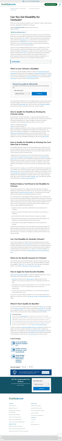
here (47, 290)
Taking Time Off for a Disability (36, 408)
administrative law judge (45, 310)
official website (30, 279)
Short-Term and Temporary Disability (37, 410)
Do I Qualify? (33, 419)
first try (43, 306)
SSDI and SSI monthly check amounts (32, 266)
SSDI (20, 264)
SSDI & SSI (11, 403)
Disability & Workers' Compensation (18, 8)
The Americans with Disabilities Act (37, 415)
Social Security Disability (34, 8)
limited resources (31, 78)
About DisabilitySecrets (35, 424)
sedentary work (34, 176)
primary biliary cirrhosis (26, 43)
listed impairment (23, 104)
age (14, 173)
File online (14, 279)
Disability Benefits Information (14, 414)
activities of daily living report (26, 157)
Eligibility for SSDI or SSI (13, 408)
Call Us (32, 422)
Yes (23, 367)
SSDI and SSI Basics (12, 405)
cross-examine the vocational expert (36, 330)
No (30, 367)
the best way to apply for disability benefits (38, 296)
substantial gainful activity (40, 73)
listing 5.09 (45, 136)
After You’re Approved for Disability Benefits (17, 421)
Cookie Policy (47, 439)
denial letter (40, 308)
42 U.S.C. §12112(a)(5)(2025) (39, 324)
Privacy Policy (44, 439)
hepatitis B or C (24, 40)
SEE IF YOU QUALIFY (51, 4)
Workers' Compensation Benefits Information (17, 428)
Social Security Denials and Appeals (15, 419)
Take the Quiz (45, 372)
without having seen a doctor (26, 192)
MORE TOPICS (34, 403)
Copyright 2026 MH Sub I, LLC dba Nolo (7, 436)
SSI (23, 264)
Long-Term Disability (34, 413)
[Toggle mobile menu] (60, 4)
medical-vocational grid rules (28, 178)
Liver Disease (13, 10)
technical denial (23, 316)
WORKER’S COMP (12, 424)
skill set (24, 173)
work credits (13, 78)
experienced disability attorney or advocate (32, 327)
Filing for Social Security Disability (15, 417)
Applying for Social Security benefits (19, 274)
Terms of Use (35, 439)
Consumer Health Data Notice (54, 439)
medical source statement (16, 133)
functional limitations (45, 104)
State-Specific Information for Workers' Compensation (18, 431)
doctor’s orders (28, 243)
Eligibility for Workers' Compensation (15, 426)
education (17, 173)
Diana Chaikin (18, 27)
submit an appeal (18, 308)
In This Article (16, 61)
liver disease (24, 51)
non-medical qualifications (32, 76)
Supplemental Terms (39, 439)
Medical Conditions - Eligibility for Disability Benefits (15, 411)
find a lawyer (33, 334)
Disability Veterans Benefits (36, 405)
